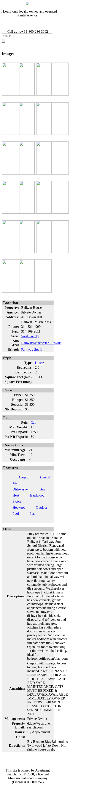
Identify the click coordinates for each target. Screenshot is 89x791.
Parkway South (31, 349)
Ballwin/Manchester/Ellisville (41, 343)
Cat (33, 422)
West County (30, 336)
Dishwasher (21, 489)
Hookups (19, 507)
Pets (32, 513)
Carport (24, 477)
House (39, 363)
